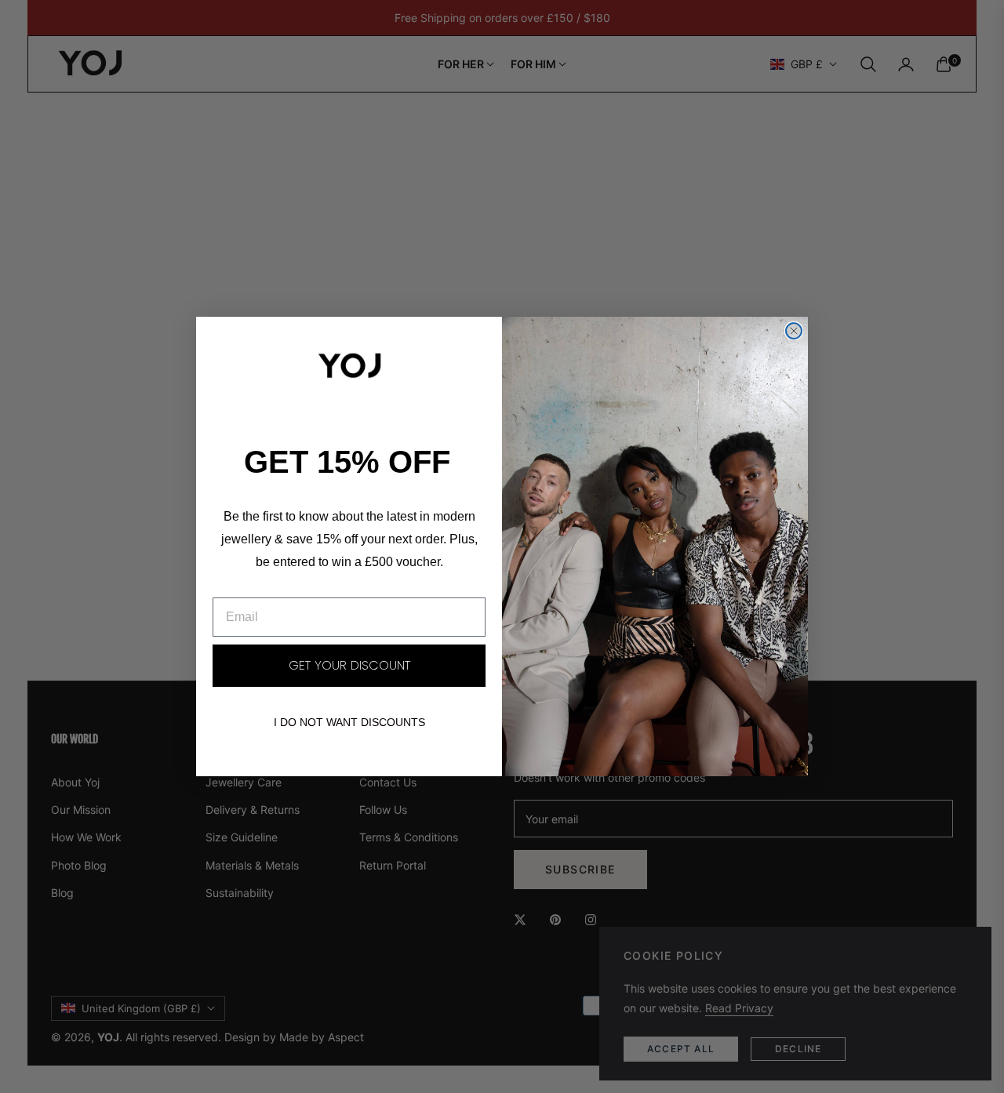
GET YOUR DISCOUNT (349, 665)
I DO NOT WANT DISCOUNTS (349, 722)
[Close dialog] (794, 331)
